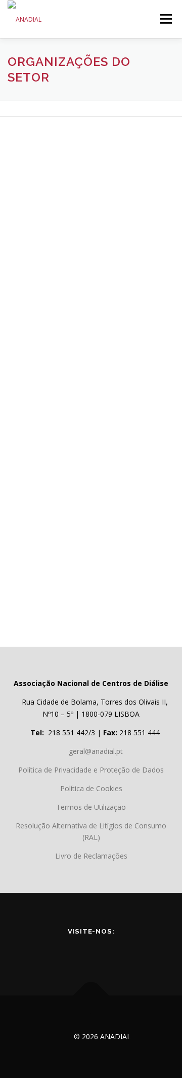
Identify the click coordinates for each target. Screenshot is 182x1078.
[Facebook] (48, 952)
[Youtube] (76, 952)
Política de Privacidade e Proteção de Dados (91, 770)
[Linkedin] (105, 952)
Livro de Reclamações (91, 856)
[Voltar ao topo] (91, 996)
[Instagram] (133, 952)
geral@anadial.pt (96, 751)
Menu (165, 19)
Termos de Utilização (91, 807)
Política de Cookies (91, 788)
